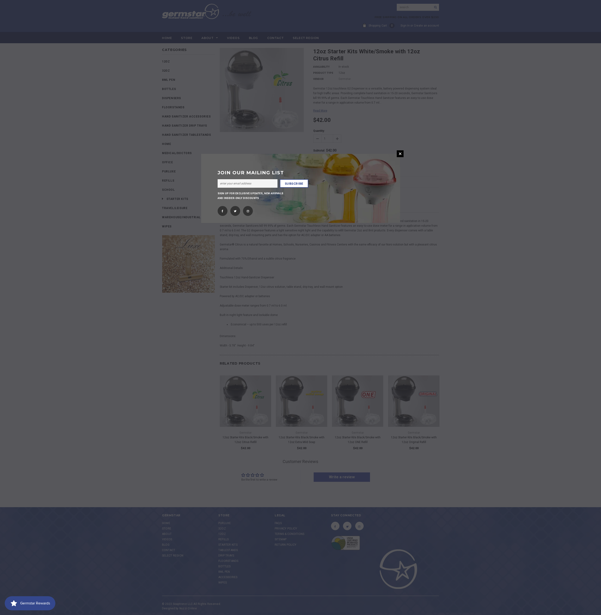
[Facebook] (222, 209)
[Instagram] (248, 209)
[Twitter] (235, 209)
